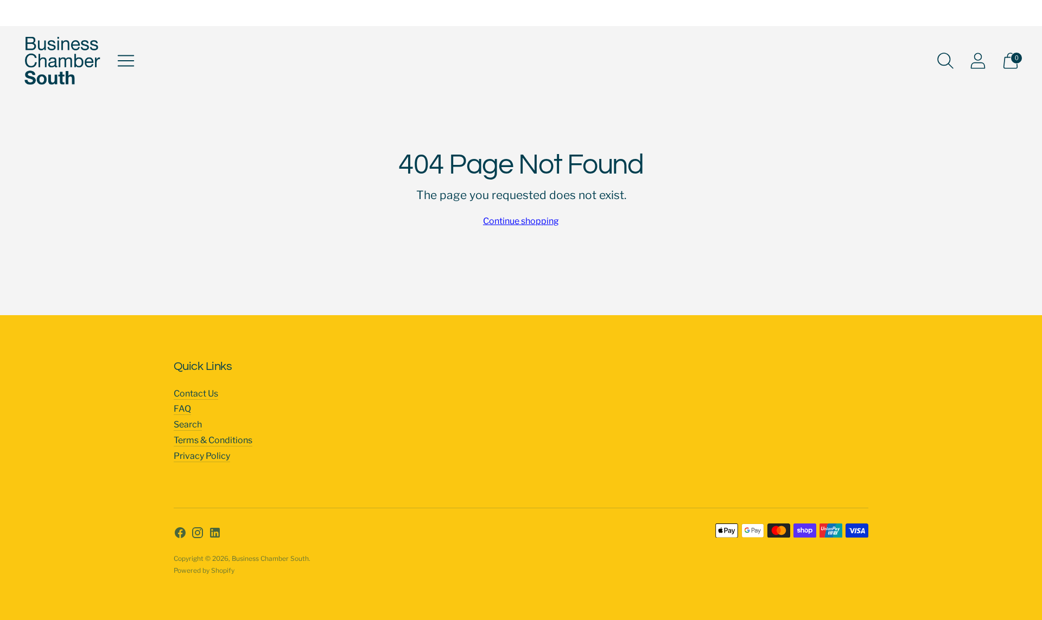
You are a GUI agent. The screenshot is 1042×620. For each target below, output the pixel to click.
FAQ (182, 409)
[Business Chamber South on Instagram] (197, 535)
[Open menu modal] (126, 61)
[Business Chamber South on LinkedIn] (214, 535)
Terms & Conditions (213, 440)
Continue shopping (521, 221)
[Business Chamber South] (62, 61)
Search (188, 424)
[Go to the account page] (978, 61)
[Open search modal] (945, 61)
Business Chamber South (270, 558)
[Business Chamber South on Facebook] (180, 535)
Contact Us (196, 393)
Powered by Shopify (204, 570)
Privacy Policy (202, 456)
